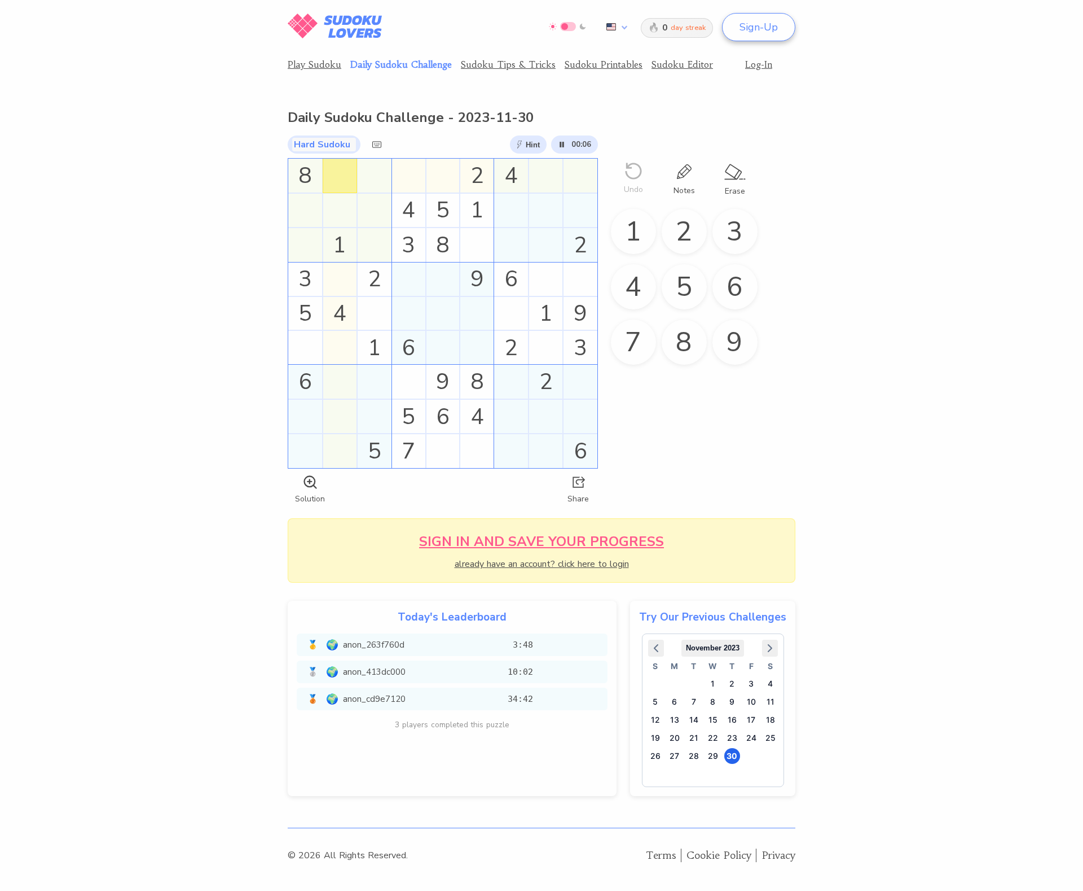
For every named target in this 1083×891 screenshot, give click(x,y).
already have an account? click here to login (542, 564)
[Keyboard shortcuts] (376, 144)
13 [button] (674, 719)
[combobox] (615, 27)
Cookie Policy (718, 855)
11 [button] (770, 701)
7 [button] (694, 701)
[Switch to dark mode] (568, 26)
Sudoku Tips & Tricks (508, 64)
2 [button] (731, 683)
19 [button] (655, 737)
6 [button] (674, 701)
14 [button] (693, 719)
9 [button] (731, 701)
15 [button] (712, 719)
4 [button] (770, 683)
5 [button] (655, 701)
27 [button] (674, 756)
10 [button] (751, 701)
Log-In (758, 64)
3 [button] (751, 683)
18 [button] (770, 719)
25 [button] (770, 737)
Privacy (778, 855)
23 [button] (732, 737)
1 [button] (713, 683)
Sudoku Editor (682, 64)
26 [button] (655, 756)
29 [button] (713, 756)
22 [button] (713, 737)
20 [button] (675, 737)
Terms (661, 855)
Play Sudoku (314, 64)
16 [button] (732, 719)
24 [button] (751, 737)
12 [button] (655, 719)
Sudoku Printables (603, 64)
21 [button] (693, 737)
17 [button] (751, 719)
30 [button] (732, 756)
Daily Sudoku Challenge (401, 64)
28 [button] (694, 756)
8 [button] (712, 701)
